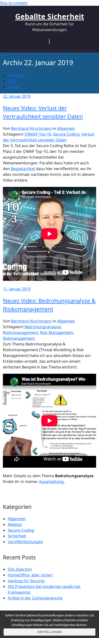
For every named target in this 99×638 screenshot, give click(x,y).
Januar (13, 86)
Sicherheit (17, 536)
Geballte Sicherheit (49, 16)
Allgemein (66, 128)
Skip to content (14, 3)
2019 (12, 81)
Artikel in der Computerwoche (35, 598)
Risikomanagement (20, 332)
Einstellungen (49, 632)
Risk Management (56, 332)
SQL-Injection (20, 569)
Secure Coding (66, 134)
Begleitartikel (23, 168)
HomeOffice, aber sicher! (30, 575)
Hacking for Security (26, 580)
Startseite (16, 75)
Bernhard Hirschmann (31, 128)
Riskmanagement (19, 338)
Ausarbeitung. (52, 481)
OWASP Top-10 (38, 134)
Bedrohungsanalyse (43, 326)
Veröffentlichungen (25, 541)
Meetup (15, 524)
